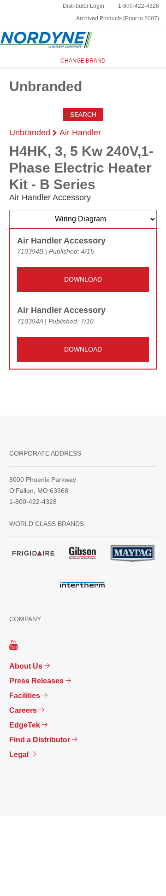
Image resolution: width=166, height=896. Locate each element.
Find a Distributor (39, 740)
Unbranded (29, 132)
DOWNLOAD (83, 279)
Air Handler (80, 132)
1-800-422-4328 (138, 6)
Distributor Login (83, 6)
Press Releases (36, 681)
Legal (19, 754)
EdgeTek (24, 725)
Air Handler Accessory (61, 240)
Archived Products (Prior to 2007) (117, 18)
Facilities (24, 695)
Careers (23, 710)
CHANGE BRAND (83, 61)
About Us (25, 666)
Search (83, 114)
